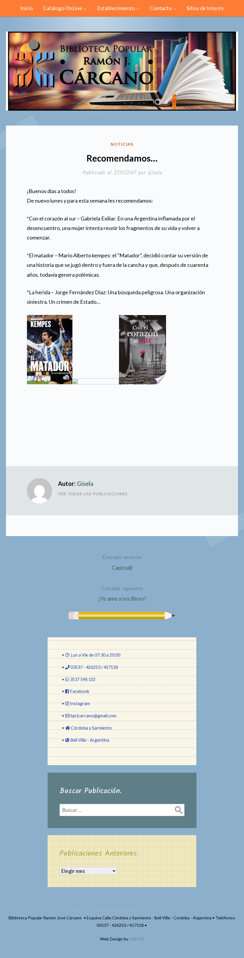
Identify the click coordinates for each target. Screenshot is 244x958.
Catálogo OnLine (62, 8)
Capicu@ (122, 562)
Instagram (80, 703)
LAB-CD (136, 938)
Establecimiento (116, 8)
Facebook (79, 691)
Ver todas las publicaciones (93, 493)
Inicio (26, 8)
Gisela (155, 173)
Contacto (161, 8)
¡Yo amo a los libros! (122, 593)
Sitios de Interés (205, 8)
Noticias (122, 144)
